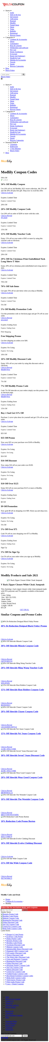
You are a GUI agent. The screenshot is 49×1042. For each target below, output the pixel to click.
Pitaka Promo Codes (13, 939)
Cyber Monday (15, 149)
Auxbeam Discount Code (15, 945)
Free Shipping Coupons (14, 1015)
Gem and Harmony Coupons (16, 959)
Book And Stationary (17, 56)
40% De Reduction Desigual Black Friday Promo (24, 626)
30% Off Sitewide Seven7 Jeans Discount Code (23, 755)
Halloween (14, 147)
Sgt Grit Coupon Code (14, 967)
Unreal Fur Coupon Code (15, 972)
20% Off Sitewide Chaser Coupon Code (19, 711)
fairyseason (14, 17)
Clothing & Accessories (18, 39)
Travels (12, 62)
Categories (9, 1013)
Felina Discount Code (14, 963)
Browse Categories (17, 66)
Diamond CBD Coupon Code (17, 951)
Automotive (14, 44)
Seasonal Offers (11, 1021)
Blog (7, 1017)
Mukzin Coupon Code (14, 947)
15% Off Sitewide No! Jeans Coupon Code (21, 733)
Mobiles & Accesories (18, 60)
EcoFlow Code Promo (14, 937)
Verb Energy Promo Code (15, 980)
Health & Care (15, 58)
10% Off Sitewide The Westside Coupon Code (22, 799)
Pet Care (13, 50)
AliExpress (14, 19)
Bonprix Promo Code (14, 941)
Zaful (12, 13)
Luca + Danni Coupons (15, 984)
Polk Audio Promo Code (15, 982)
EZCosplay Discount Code (16, 953)
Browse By (9, 1011)
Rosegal (13, 21)
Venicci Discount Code (14, 955)
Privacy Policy (10, 1007)
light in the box (15, 15)
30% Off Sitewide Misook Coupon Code (20, 646)
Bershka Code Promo (14, 943)
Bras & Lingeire (16, 46)
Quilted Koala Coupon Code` (17, 974)
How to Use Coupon (13, 999)
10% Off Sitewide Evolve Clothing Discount (21, 843)
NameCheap (14, 25)
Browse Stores (15, 35)
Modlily (13, 23)
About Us (9, 1003)
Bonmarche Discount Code (16, 961)
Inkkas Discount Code (14, 970)
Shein (12, 27)
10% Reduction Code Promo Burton (18, 821)
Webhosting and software (19, 48)
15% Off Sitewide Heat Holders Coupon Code (22, 689)
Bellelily (13, 31)
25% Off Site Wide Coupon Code (16, 863)
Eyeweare (13, 54)
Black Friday (5, 77)
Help (7, 997)
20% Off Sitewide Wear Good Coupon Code (21, 777)
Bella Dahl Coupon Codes (16, 978)
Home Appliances (16, 52)
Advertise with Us (12, 1005)
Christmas (13, 144)
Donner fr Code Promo (14, 934)
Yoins (12, 29)
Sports (12, 64)
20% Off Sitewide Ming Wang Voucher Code (22, 668)
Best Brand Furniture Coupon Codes (19, 976)
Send (25, 910)
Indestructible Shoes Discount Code (19, 949)
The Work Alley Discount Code (18, 957)
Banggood (14, 33)
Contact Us (9, 1001)
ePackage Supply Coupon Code (18, 965)
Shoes (12, 41)
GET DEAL (24, 610)
